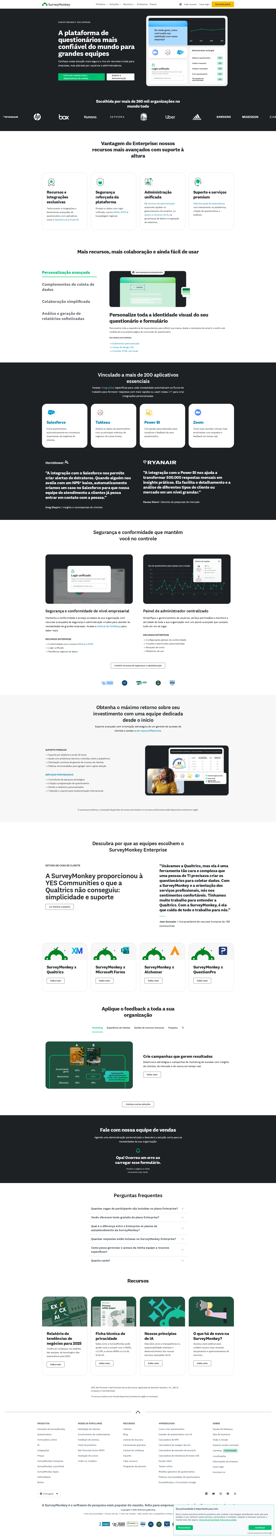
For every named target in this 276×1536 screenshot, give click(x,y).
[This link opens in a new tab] (206, 1494)
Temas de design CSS (123, 347)
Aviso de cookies (228, 1520)
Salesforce (60, 219)
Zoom (198, 422)
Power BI (74, 219)
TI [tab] (183, 1027)
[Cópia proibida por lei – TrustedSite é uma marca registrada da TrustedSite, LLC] (132, 1525)
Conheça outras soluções (138, 1104)
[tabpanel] (138, 1065)
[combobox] (49, 1493)
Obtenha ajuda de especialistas (209, 203)
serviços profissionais (148, 730)
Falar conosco (190, 4)
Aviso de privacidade (209, 1520)
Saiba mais (55, 980)
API (170, 391)
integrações (107, 387)
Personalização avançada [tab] (66, 272)
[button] (138, 1208)
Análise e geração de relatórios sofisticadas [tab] (63, 316)
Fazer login (204, 4)
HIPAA (116, 212)
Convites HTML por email (125, 351)
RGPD (123, 212)
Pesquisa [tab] (173, 1027)
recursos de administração (161, 203)
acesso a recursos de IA (156, 214)
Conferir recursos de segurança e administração (138, 665)
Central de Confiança (109, 626)
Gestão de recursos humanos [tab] (149, 1027)
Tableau (102, 422)
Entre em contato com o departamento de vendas (76, 77)
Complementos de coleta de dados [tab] (68, 287)
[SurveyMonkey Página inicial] (56, 4)
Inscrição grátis (222, 4)
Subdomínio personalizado (125, 343)
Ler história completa (59, 906)
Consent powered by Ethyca (258, 1533)
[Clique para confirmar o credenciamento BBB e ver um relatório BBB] (104, 1525)
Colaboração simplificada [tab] (66, 301)
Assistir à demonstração (119, 77)
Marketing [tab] (97, 1027)
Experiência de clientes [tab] (118, 1027)
